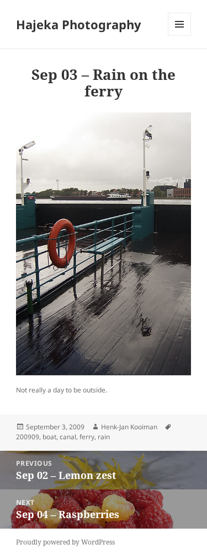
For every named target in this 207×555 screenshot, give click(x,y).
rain (104, 436)
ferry (86, 436)
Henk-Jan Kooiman (129, 427)
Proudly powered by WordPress (65, 542)
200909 (27, 436)
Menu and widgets (179, 35)
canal (68, 436)
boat (49, 436)
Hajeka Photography (78, 24)
